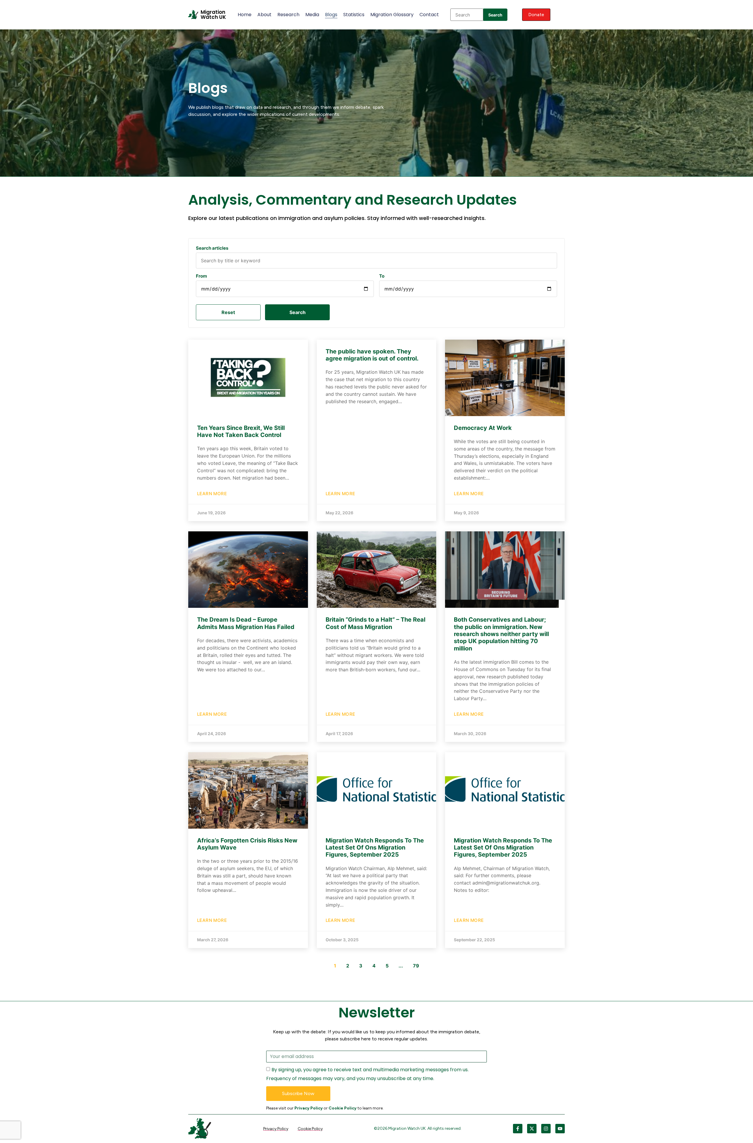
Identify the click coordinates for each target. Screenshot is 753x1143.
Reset (228, 312)
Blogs (331, 14)
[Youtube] (560, 1128)
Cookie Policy (342, 1108)
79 (416, 966)
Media (312, 14)
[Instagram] (546, 1128)
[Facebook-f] (517, 1128)
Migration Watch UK (213, 15)
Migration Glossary (392, 14)
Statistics (353, 14)
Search (495, 14)
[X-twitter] (532, 1128)
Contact (429, 14)
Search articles (212, 248)
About (264, 14)
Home (244, 14)
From (201, 276)
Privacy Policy (308, 1108)
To (381, 276)
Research (288, 14)
